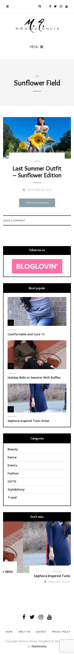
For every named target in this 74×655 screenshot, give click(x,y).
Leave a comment (14, 220)
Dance (12, 457)
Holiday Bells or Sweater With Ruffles (34, 377)
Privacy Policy (61, 631)
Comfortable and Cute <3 (26, 334)
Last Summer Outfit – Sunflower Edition (37, 171)
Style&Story (16, 489)
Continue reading (37, 202)
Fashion (12, 330)
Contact (41, 631)
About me (24, 631)
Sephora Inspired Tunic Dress (28, 421)
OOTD (37, 161)
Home (9, 631)
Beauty (13, 449)
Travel (12, 497)
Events (12, 465)
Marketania (38, 646)
